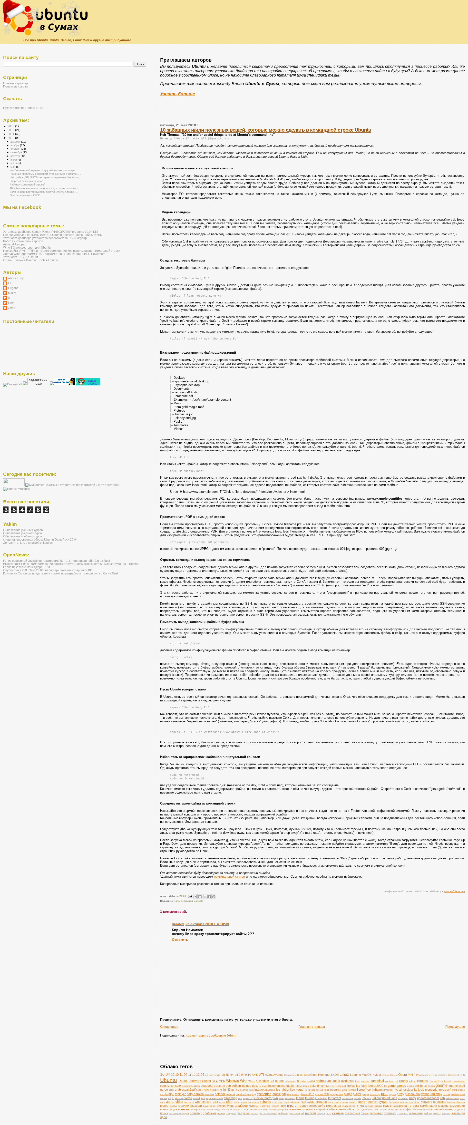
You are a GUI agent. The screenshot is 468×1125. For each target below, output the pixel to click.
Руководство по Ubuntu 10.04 (23, 108)
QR (430, 1075)
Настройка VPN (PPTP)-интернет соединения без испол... (45, 177)
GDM (307, 1075)
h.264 (199, 1089)
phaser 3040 (322, 1094)
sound (196, 1098)
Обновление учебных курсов (23, 530)
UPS (462, 1075)
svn (275, 1098)
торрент (390, 1113)
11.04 (183, 1075)
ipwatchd (270, 1089)
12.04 (200, 1075)
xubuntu (265, 1102)
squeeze (211, 1098)
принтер (196, 1113)
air (299, 1080)
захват (275, 1106)
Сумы (310, 1101)
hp (221, 1089)
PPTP (411, 1074)
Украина (321, 1101)
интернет (301, 1105)
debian (236, 1085)
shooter (179, 1098)
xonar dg (246, 1102)
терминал (187, 901)
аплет (362, 1101)
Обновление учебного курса (22, 533)
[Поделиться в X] (204, 896)
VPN (222, 1080)
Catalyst (297, 1074)
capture (389, 1081)
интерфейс (317, 1105)
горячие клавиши (190, 1105)
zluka (11, 307)
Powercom (422, 1075)
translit (357, 1098)
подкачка (460, 1109)
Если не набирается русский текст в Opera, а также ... (43, 191)
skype (188, 1098)
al (9, 297)
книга (360, 1105)
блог (417, 1102)
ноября (15, 145)
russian (455, 1094)
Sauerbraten (440, 1075)
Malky (12, 292)
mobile (461, 1089)
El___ (12, 283)
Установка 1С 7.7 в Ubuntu (21, 257)
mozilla (164, 1094)
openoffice (264, 1094)
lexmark (352, 1089)
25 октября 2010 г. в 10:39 (207, 924)
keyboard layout (314, 1089)
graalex (178, 924)
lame (344, 1089)
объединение (365, 1109)
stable (219, 1098)
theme (300, 1098)
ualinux (376, 1098)
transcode (347, 1098)
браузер (426, 1101)
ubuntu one (389, 1098)
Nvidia (376, 1074)
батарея (394, 1102)
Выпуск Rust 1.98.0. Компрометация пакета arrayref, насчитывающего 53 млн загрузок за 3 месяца (71, 563)
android (321, 1081)
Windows (232, 1081)
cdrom (412, 1081)
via (173, 1102)
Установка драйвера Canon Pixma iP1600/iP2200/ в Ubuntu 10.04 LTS (50, 231)
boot (357, 1081)
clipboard (445, 1081)
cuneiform (187, 1086)
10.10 (175, 1075)
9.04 (241, 1074)
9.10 (248, 1074)
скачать (338, 1113)
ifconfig (244, 1089)
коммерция (457, 1105)
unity (412, 1098)
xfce (229, 1102)
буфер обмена (456, 1102)
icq (237, 1089)
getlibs (419, 1085)
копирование (198, 1109)
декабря (15, 141)
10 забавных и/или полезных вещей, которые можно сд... (45, 188)
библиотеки (406, 1102)
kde (292, 1089)
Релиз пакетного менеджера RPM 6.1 (29, 567)
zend (286, 1102)
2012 (11, 130)
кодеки (387, 1105)
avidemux (347, 1080)
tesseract (290, 1098)
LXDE (335, 1074)
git (425, 1086)
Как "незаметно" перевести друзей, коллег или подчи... (44, 170)
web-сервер (203, 1101)
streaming (230, 1098)
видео (164, 1105)
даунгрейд (209, 1106)
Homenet (324, 1074)
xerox (222, 1102)
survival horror (262, 1098)
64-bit (234, 1074)
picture (339, 1094)
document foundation (281, 1085)
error (332, 1086)
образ (351, 1109)
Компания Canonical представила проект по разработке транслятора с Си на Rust (60, 573)
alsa (304, 1081)
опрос (383, 1109)
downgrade (302, 1086)
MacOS (366, 1074)
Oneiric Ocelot (390, 1075)
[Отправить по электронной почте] (195, 896)
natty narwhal (196, 1094)
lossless (408, 1089)
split (203, 1098)
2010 (11, 137)
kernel (300, 1089)
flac (357, 1085)
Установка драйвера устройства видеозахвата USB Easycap (45, 238)
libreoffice (364, 1089)
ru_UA (446, 1094)
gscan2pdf (188, 1089)
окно (376, 1109)
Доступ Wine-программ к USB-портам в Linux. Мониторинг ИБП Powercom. (54, 253)
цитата (446, 1113)
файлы (428, 1113)
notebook (241, 1094)
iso (278, 1089)
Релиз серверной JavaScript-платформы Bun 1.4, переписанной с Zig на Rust (56, 560)
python (424, 1094)
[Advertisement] (234, 47)
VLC (215, 1080)
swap (281, 1098)
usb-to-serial (452, 1098)
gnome (442, 1085)
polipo (365, 1094)
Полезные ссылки (15, 86)
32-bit (221, 1074)
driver (321, 1085)
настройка (321, 1109)
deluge (246, 1085)
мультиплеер (276, 1109)
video (179, 1102)
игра (290, 1105)
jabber (285, 1089)
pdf (284, 1094)
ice (232, 1089)
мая (13, 166)
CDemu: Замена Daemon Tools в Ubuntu (30, 260)
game (392, 1085)
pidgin (348, 1094)
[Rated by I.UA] (14, 485)
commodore (458, 1081)
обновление (337, 1109)
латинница (213, 1109)
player (357, 1094)
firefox (351, 1085)
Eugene (13, 288)
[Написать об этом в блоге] (199, 896)
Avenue (278, 1074)
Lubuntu (355, 1074)
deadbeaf (207, 1085)
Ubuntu (168, 1080)
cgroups (422, 1080)
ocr (249, 1094)
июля (14, 159)
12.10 (209, 1074)
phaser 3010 (307, 1094)
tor (330, 1098)
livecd (398, 1089)
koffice (337, 1089)
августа (15, 156)
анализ (353, 1102)
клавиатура (348, 1106)
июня (14, 163)
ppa (384, 1094)
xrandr (255, 1102)
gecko (410, 1086)
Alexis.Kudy (16, 278)
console (198, 901)
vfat (168, 1101)
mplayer (180, 1094)
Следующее (169, 1026)
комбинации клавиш (434, 1105)
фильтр (437, 1113)
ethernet (341, 1086)
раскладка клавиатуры (264, 1113)
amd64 (311, 1081)
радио (221, 1113)
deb (228, 1085)
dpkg (313, 1085)
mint (454, 1089)
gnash (431, 1086)
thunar (309, 1098)
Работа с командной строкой (27, 184)
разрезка (243, 1113)
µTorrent (295, 1102)
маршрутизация (239, 1109)
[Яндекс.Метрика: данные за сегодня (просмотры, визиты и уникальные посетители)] (16, 489)
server (163, 1098)
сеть (328, 1113)
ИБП (303, 1102)
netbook (220, 1094)
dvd (327, 1086)
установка (416, 1113)
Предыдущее (455, 1026)
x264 (215, 1102)
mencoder (432, 1089)
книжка (369, 1106)
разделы (231, 1113)
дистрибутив (225, 1105)
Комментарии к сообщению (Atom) (211, 1035)
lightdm (377, 1089)
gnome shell (456, 1085)
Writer (251, 1081)
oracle (277, 1094)
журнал (254, 1105)
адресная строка (338, 1102)
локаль (225, 1109)
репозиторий (296, 1113)
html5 (227, 1089)
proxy (400, 1094)
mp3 (171, 1094)
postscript (375, 1094)
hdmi (206, 1089)
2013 (11, 126)
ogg (254, 1094)
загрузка (265, 1106)
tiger (11, 302)
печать (439, 1109)
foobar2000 (375, 1085)
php (332, 1094)
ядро (163, 1117)
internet (259, 1089)
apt (329, 1080)
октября (15, 148)
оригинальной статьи (229, 876)
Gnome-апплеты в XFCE (25, 195)
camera (365, 1081)
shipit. (171, 1098)
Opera (402, 1075)
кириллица (333, 1105)
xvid (274, 1102)
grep (171, 1089)
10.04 (165, 1074)
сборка (321, 1113)
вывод (173, 1106)
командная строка (406, 1105)
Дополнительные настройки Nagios (28, 542)
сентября (16, 152)
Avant (269, 1074)
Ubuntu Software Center (195, 1080)
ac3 (272, 1081)
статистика (352, 1113)
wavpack (189, 1102)
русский (310, 1113)
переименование (423, 1109)
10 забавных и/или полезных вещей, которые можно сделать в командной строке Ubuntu (265, 130)
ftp (385, 1086)
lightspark (387, 1089)
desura (256, 1085)
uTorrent (366, 1098)
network (230, 1094)
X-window (262, 1080)
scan (462, 1094)
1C (214, 1075)
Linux (344, 1074)
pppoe (392, 1094)
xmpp (237, 1102)
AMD (255, 1074)
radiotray (436, 1094)
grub (178, 1089)
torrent (336, 1098)
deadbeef (219, 1086)
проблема (209, 1113)
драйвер (241, 1105)
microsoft (445, 1089)
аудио (383, 1102)
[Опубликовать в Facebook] (209, 896)
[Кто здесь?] (12, 384)
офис (408, 1109)
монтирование (259, 1109)
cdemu (403, 1080)
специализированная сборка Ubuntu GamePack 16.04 (40, 539)
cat (396, 1081)
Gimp (313, 1074)
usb (442, 1098)
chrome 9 (434, 1081)
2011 (11, 134)
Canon (288, 1075)
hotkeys (214, 1089)
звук (283, 1105)
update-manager (428, 1098)
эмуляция (458, 1113)
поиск (164, 1113)
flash (364, 1085)
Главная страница (312, 1026)
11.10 (191, 1074)
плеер (449, 1109)
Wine (243, 1081)
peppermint (292, 1094)
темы (365, 1113)
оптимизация (396, 1109)
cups (197, 1085)
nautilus (209, 1094)
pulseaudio (412, 1094)
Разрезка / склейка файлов (26, 181)
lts (415, 1089)
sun (240, 1098)
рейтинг (283, 1113)
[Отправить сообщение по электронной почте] (190, 896)
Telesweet (453, 1075)
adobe (279, 1080)
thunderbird (320, 1098)
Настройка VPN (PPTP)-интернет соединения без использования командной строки (61, 250)
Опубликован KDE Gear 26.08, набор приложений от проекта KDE (48, 570)
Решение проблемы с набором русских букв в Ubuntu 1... (45, 173)
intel (251, 1089)
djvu (264, 1086)
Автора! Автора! (14, 244)
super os (248, 1098)
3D (227, 1074)
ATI (261, 1075)
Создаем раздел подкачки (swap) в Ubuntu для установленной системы (52, 234)
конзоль (175, 901)
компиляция (168, 1109)
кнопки (378, 1106)
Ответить (180, 939)
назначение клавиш (299, 1109)
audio (336, 1080)
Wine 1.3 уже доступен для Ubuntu (27, 247)
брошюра (439, 1101)
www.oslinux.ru (454, 891)
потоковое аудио (179, 1113)
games (401, 1085)
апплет (373, 1101)
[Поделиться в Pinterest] (213, 896)
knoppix (328, 1089)
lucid (421, 1089)
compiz (165, 1085)
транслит (402, 1113)
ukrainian (403, 1098)
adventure (290, 1081)
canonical (377, 1081)
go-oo (164, 1089)
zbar (280, 1102)
